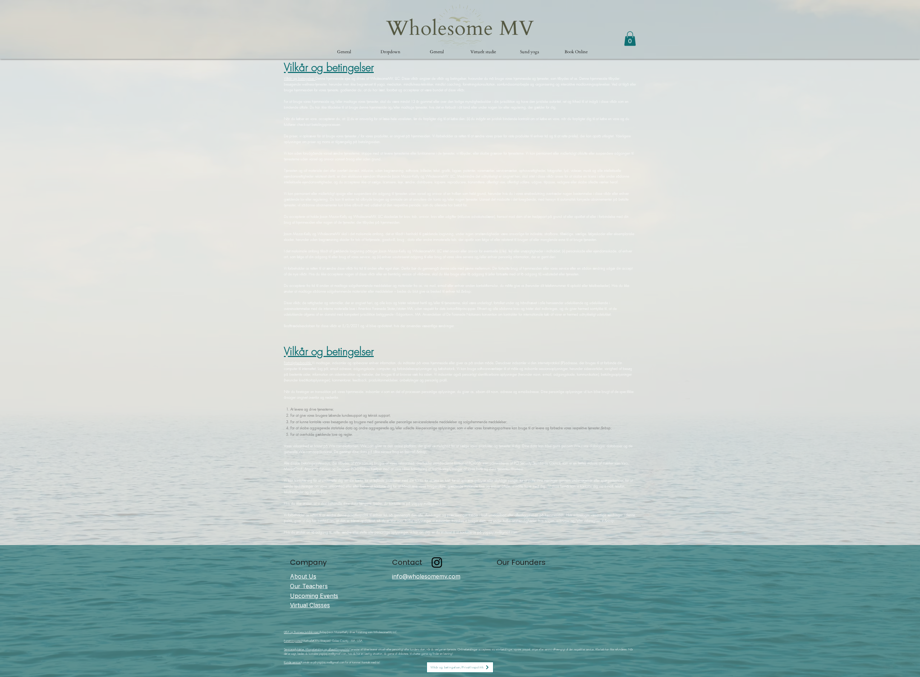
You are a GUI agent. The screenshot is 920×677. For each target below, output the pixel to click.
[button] (390, 52)
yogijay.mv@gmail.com (428, 503)
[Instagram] (437, 562)
